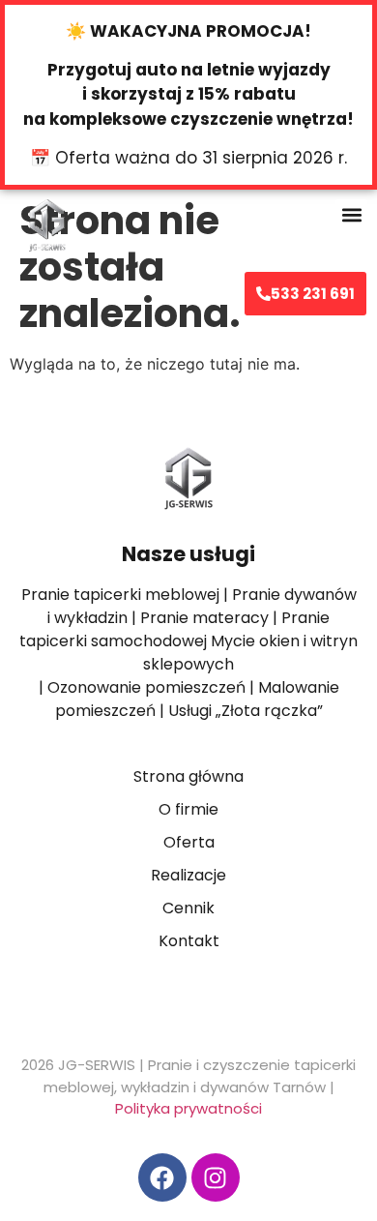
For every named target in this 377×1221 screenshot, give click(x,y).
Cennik (188, 908)
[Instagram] (215, 1177)
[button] (351, 215)
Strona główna (188, 776)
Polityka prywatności (188, 1108)
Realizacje (188, 875)
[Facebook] (162, 1177)
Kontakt (189, 941)
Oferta (189, 842)
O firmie (188, 809)
